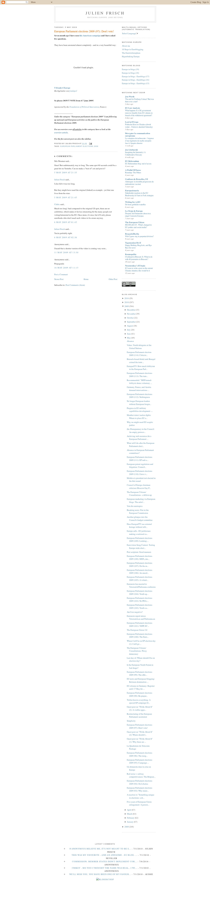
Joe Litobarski (131, 149)
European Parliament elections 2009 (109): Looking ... (139, 539)
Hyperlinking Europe (131, 56)
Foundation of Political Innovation (84, 106)
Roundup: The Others (133, 172)
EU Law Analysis (132, 107)
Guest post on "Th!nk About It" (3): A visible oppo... (140, 708)
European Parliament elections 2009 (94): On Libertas (139, 782)
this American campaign (90, 35)
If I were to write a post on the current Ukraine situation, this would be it (139, 269)
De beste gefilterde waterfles (135, 204)
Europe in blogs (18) (130, 72)
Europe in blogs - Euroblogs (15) (135, 83)
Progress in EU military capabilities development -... (140, 410)
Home (86, 279)
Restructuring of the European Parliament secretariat (139, 715)
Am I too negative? (135, 612)
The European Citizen (134, 222)
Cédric (57, 204)
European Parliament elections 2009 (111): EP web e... (139, 458)
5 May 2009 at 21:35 (65, 172)
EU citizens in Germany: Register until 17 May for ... (141, 687)
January (130, 821)
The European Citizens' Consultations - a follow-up (139, 493)
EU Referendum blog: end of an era (138, 163)
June (129, 333)
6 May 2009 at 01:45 (65, 222)
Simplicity (131, 720)
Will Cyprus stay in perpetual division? (139, 236)
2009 (127, 306)
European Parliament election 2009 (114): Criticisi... (139, 354)
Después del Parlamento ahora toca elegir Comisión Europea (138, 214)
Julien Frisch (105, 13)
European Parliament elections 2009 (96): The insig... (139, 754)
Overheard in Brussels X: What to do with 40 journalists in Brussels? (138, 257)
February (130, 817)
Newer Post (58, 279)
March (129, 813)
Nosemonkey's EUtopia (135, 265)
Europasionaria (132, 190)
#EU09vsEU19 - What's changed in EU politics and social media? (138, 226)
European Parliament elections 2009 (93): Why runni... (139, 789)
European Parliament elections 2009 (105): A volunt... (139, 578)
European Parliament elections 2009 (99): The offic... (139, 673)
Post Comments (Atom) (75, 285)
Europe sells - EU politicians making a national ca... (139, 532)
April (129, 809)
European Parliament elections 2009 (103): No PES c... (139, 599)
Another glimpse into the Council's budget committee (140, 518)
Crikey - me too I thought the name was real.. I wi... (104, 867)
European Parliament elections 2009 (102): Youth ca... (139, 606)
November (131, 313)
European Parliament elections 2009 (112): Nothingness (139, 396)
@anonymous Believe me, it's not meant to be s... (100, 848)
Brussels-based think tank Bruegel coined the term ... (141, 361)
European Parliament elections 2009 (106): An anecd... (139, 571)
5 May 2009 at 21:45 (65, 197)
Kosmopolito (130, 254)
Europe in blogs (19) (130, 69)
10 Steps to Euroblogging (132, 49)
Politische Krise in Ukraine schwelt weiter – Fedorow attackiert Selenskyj (139, 125)
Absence (130, 341)
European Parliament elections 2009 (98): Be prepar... (139, 694)
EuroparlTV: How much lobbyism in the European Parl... (141, 368)
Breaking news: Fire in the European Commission (138, 511)
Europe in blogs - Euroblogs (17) (135, 76)
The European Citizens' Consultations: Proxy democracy (137, 651)
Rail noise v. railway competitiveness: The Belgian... (141, 775)
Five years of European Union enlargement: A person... (139, 803)
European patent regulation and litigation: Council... (140, 466)
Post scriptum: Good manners (139, 552)
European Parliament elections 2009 (79, 146)
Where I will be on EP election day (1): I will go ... (141, 642)
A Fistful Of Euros (133, 169)
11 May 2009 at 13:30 (66, 252)
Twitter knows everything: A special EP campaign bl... (139, 701)
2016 (127, 298)
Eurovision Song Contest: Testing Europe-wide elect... (141, 546)
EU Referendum (132, 161)
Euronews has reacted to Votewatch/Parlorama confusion (141, 585)
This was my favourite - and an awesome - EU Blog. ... (104, 855)
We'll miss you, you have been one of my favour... (100, 874)
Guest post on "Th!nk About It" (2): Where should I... (140, 733)
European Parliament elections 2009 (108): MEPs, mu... (139, 557)
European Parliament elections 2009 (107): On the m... (139, 564)
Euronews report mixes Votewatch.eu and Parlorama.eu (141, 617)
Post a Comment (61, 274)
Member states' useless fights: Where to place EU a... (139, 416)
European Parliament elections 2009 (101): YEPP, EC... (139, 624)
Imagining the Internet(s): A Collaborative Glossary (135, 153)
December (131, 309)
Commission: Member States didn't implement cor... (104, 861)
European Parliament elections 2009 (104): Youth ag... (139, 592)
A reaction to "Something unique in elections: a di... (140, 796)
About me (126, 45)
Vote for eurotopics (135, 506)
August (130, 325)
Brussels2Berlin (132, 233)
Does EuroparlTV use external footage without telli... (139, 525)
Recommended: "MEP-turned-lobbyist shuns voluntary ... (139, 382)
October (130, 317)
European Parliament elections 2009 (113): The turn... (139, 375)
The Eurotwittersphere (131, 52)
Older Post (113, 279)
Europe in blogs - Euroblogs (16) (135, 79)
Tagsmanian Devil (133, 242)
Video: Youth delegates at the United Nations (139, 347)
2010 (127, 302)
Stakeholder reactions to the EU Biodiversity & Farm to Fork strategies (139, 194)
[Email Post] (90, 143)
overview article (61, 132)
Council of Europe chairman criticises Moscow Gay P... (139, 486)
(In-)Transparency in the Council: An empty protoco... (141, 430)
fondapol (73, 90)
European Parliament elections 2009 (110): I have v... (139, 472)
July (129, 329)
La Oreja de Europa (134, 210)
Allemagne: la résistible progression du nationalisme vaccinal (139, 182)
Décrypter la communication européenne (137, 134)
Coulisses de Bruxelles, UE (136, 179)
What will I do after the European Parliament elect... (140, 444)
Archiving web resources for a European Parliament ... (139, 438)
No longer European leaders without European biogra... (139, 402)
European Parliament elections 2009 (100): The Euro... (139, 635)
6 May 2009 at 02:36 (65, 237)
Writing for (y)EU (133, 201)
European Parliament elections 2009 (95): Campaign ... (139, 761)
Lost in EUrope (131, 121)
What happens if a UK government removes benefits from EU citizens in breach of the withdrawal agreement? (139, 113)
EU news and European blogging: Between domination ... (141, 680)
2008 (127, 826)
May (129, 337)
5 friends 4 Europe (62, 87)
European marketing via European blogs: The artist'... (141, 500)
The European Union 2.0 (137, 630)
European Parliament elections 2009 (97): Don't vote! (84, 31)
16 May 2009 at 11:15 (66, 267)
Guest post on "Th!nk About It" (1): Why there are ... (140, 740)
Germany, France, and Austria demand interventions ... (139, 389)
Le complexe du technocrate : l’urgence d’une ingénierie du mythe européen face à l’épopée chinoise (139, 140)
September (131, 321)
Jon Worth (129, 96)
